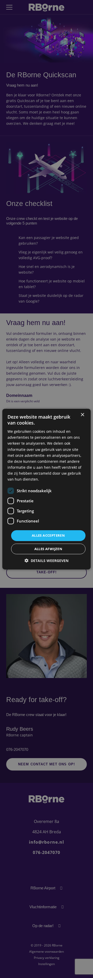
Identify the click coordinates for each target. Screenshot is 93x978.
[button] (46, 560)
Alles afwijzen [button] (48, 548)
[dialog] (46, 489)
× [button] (82, 415)
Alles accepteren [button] (48, 535)
